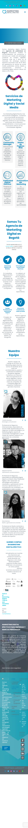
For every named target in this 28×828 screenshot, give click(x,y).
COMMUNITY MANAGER (14, 683)
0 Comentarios (6, 613)
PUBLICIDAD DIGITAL (14, 688)
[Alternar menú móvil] (25, 12)
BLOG (13, 711)
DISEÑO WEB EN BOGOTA (9, 767)
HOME (13, 679)
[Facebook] (22, 740)
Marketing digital (11, 568)
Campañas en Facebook (15, 701)
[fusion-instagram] (25, 420)
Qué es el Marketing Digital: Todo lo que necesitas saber (5, 599)
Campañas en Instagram (15, 694)
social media (9, 246)
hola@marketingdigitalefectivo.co (14, 3)
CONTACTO (14, 714)
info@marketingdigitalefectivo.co (24, 710)
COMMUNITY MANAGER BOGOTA (16, 768)
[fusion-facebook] (22, 420)
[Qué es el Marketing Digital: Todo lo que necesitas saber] (6, 590)
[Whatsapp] (22, 757)
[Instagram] (22, 749)
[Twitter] (22, 745)
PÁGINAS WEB (14, 707)
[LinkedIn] (22, 753)
